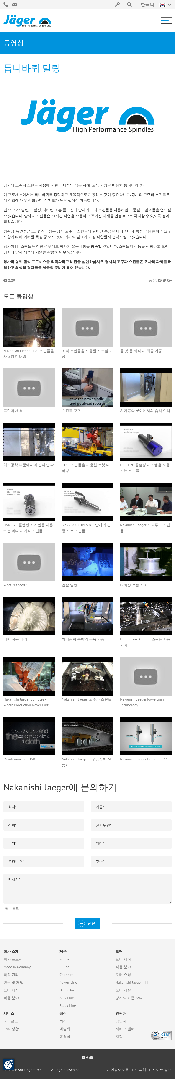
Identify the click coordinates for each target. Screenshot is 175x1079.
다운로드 (10, 1021)
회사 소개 (11, 951)
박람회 (64, 1028)
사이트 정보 (162, 1069)
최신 (63, 1013)
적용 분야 (11, 997)
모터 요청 (123, 974)
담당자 (121, 1021)
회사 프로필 (13, 959)
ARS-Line (66, 997)
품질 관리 (11, 974)
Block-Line (67, 1005)
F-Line (64, 967)
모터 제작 (11, 990)
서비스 (8, 1013)
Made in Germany (17, 967)
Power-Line (68, 982)
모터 (119, 951)
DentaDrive (68, 990)
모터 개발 (123, 990)
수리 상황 (11, 1028)
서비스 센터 (125, 1028)
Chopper (66, 974)
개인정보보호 (118, 1069)
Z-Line (64, 959)
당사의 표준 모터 (129, 997)
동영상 (64, 1036)
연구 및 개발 (13, 982)
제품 (63, 951)
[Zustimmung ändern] (8, 1064)
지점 (119, 1036)
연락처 (121, 1013)
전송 (92, 923)
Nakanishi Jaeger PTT (132, 982)
